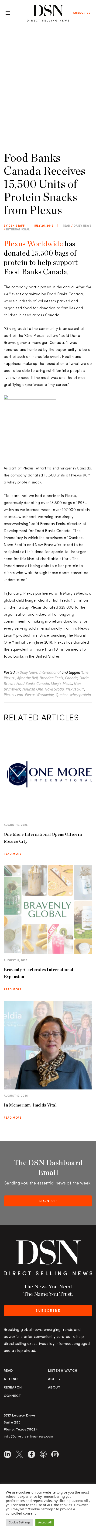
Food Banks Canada (32, 683)
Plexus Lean (13, 694)
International (18, 229)
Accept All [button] (44, 1522)
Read (8, 1371)
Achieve (55, 1379)
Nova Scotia (54, 689)
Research (13, 1387)
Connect (12, 1396)
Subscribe (81, 13)
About (54, 1387)
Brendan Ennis (51, 677)
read (66, 226)
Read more (12, 854)
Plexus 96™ (75, 689)
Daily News (83, 226)
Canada (71, 677)
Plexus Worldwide (33, 243)
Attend (11, 1379)
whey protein (80, 694)
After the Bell (27, 677)
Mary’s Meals (61, 683)
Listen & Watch (62, 1371)
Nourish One (32, 689)
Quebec (62, 694)
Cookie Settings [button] (19, 1522)
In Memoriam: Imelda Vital (30, 1105)
